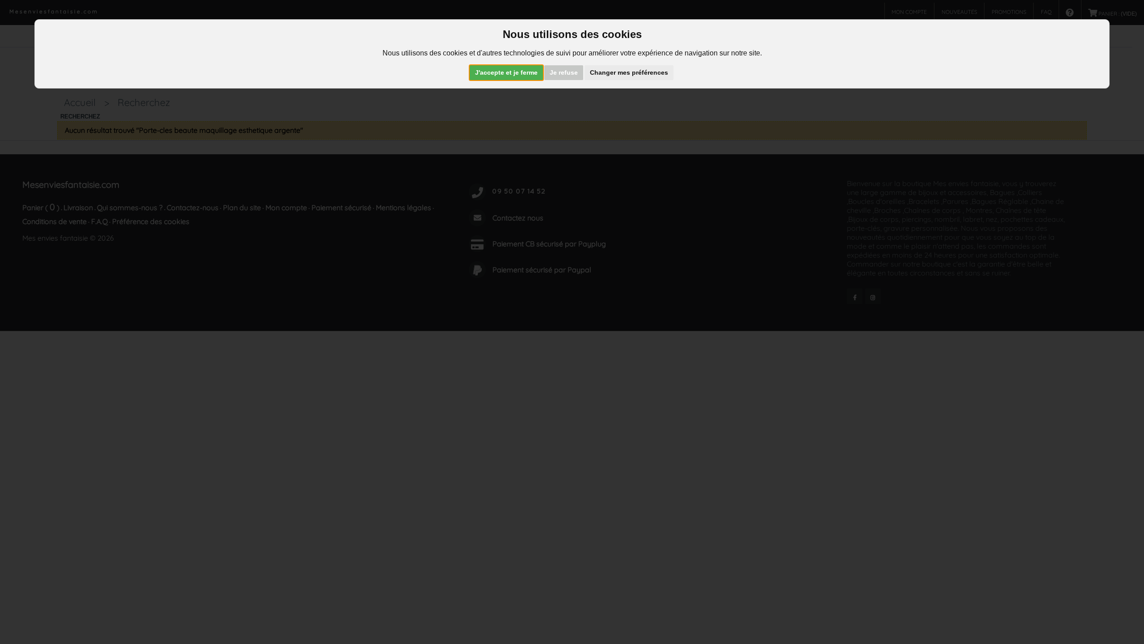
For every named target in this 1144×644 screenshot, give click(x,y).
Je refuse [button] (564, 72)
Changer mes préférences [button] (629, 72)
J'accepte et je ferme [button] (506, 72)
